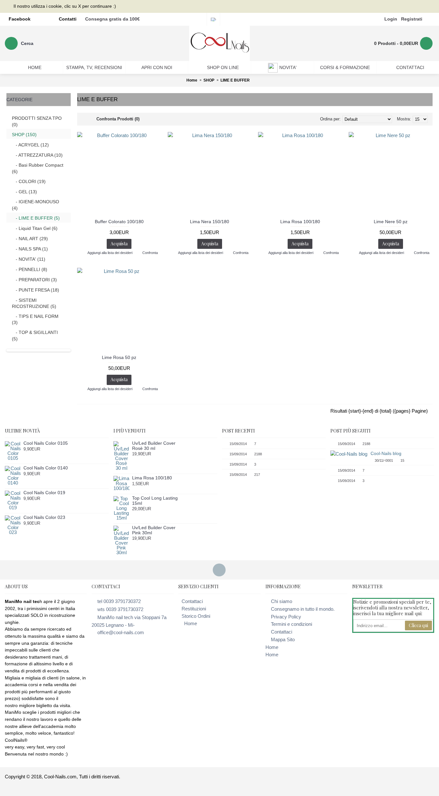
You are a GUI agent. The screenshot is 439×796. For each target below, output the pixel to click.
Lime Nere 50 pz (391, 221)
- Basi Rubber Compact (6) (37, 168)
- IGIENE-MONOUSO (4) (35, 205)
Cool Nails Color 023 (44, 517)
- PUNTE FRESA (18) (35, 290)
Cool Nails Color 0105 (45, 443)
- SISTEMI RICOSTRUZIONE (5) (34, 303)
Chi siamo (281, 601)
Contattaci (192, 601)
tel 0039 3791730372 (119, 601)
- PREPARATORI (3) (34, 279)
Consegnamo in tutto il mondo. (303, 609)
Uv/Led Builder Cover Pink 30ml (153, 530)
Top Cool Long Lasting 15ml (155, 500)
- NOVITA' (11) (28, 259)
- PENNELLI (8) (29, 269)
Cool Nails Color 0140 (45, 468)
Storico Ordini (196, 616)
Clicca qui (418, 625)
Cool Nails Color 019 (44, 492)
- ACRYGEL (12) (30, 144)
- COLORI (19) (29, 181)
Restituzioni (194, 608)
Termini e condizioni (291, 624)
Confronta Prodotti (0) (117, 119)
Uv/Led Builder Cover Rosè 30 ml (153, 445)
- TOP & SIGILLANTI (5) (35, 335)
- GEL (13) (24, 191)
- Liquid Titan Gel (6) (35, 228)
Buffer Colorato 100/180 (119, 221)
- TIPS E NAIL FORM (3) (35, 319)
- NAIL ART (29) (30, 238)
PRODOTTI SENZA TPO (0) (37, 121)
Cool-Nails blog (386, 453)
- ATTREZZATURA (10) (37, 155)
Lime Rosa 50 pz (119, 357)
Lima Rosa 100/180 (300, 221)
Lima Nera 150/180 (209, 221)
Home (190, 623)
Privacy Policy (286, 616)
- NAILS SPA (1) (30, 248)
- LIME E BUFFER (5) (36, 218)
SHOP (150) (24, 134)
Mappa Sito (283, 639)
